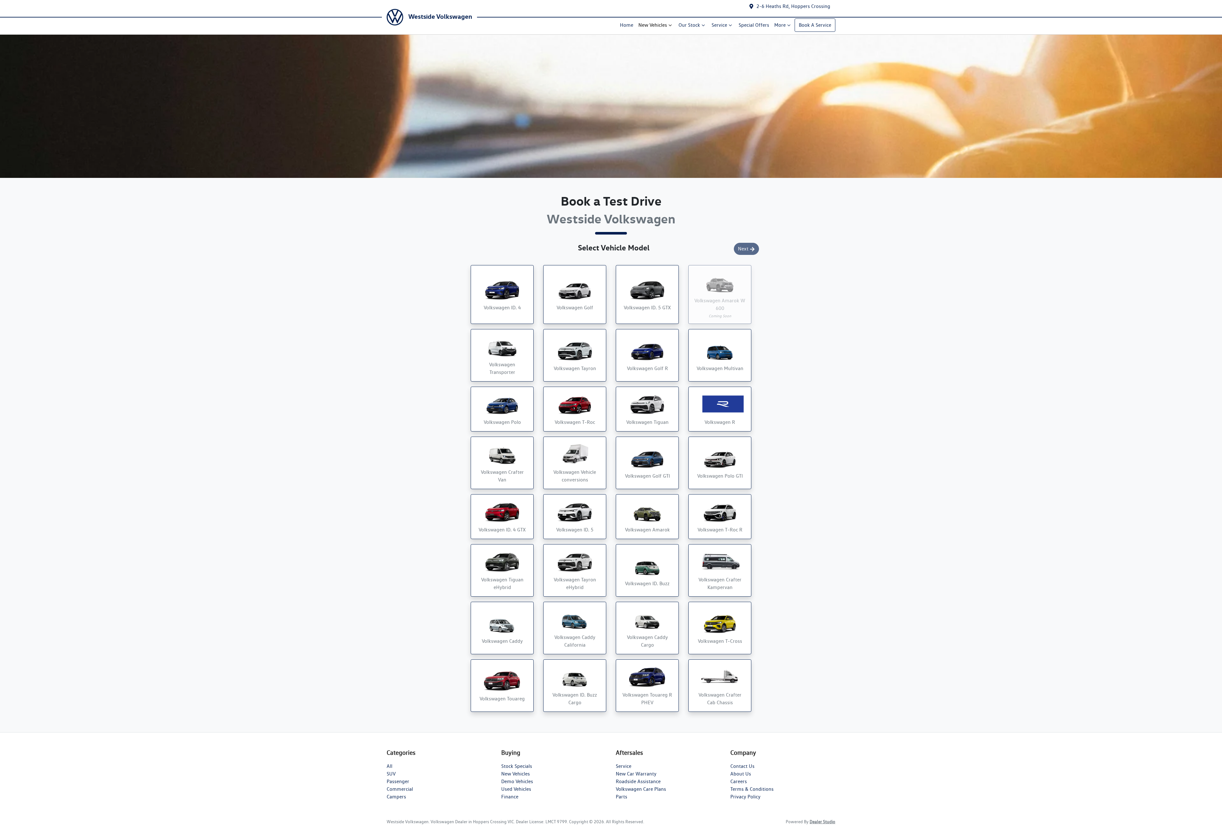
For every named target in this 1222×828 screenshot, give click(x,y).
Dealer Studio (822, 821)
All (389, 766)
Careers (738, 781)
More (780, 25)
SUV (391, 774)
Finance (509, 797)
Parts (621, 797)
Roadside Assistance (638, 781)
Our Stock (689, 25)
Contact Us (742, 766)
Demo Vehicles (517, 781)
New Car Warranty (636, 774)
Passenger (398, 781)
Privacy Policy (745, 797)
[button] (502, 294)
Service (719, 25)
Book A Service (815, 25)
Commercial (400, 789)
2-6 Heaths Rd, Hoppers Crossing (793, 6)
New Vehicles (652, 25)
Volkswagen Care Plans (641, 789)
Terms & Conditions (752, 789)
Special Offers (754, 25)
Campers (396, 797)
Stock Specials (516, 766)
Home (626, 25)
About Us (740, 774)
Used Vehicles (516, 789)
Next (743, 249)
